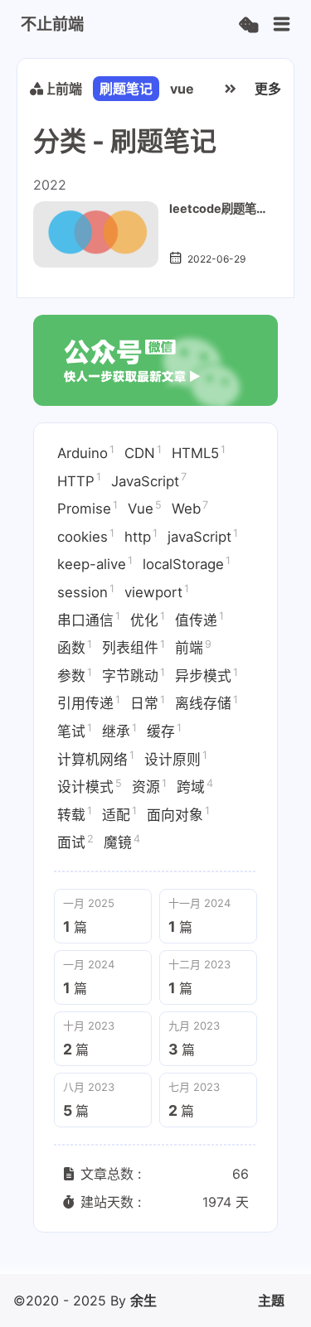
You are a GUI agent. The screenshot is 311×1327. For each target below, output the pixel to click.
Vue (145, 508)
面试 (75, 841)
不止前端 (55, 88)
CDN (143, 452)
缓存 (164, 730)
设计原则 (175, 758)
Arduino (85, 452)
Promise (87, 508)
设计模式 (89, 786)
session (85, 591)
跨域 (195, 786)
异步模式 (206, 675)
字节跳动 (133, 675)
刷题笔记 (126, 88)
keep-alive (95, 563)
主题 (271, 1300)
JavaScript (149, 479)
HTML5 (199, 452)
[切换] (282, 24)
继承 (119, 730)
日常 (147, 702)
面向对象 (178, 813)
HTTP (79, 479)
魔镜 (122, 841)
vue (182, 88)
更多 (268, 88)
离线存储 (206, 702)
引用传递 (88, 702)
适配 (119, 813)
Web (190, 508)
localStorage (187, 563)
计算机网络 (95, 758)
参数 (74, 675)
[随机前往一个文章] (248, 25)
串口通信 (88, 619)
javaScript (203, 536)
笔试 (74, 730)
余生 (143, 1300)
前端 (193, 647)
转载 (74, 813)
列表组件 (133, 647)
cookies (85, 536)
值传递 (199, 619)
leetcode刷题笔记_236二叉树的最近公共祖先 (212, 209)
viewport (156, 591)
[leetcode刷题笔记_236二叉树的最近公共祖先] (95, 234)
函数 (74, 647)
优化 (147, 619)
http (141, 536)
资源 (149, 786)
